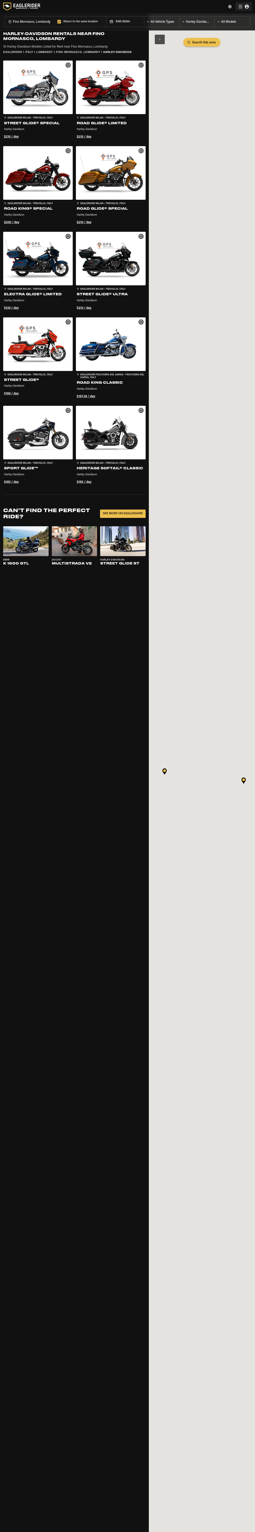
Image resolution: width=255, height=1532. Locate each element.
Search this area (204, 42)
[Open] (179, 20)
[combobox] (30, 22)
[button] (38, 100)
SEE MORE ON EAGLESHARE (123, 513)
